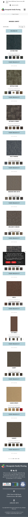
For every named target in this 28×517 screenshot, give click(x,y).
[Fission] (17, 163)
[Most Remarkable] (9, 92)
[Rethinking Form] (18, 127)
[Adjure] (21, 374)
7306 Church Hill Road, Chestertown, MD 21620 (14, 495)
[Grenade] (9, 163)
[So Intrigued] (14, 218)
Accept (8, 262)
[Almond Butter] (13, 409)
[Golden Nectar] (9, 409)
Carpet (10, 14)
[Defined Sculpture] (10, 127)
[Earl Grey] (18, 57)
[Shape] (14, 147)
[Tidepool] (14, 42)
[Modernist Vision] (13, 92)
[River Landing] (9, 303)
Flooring (6, 14)
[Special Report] (10, 198)
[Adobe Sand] (14, 394)
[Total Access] (21, 198)
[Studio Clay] (17, 409)
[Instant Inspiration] (21, 233)
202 (18, 458)
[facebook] (11, 470)
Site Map (14, 512)
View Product (14, 62)
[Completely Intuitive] (13, 233)
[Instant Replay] (14, 198)
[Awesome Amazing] (17, 92)
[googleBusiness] (16, 470)
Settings (19, 262)
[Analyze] (9, 374)
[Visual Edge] (14, 112)
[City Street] (21, 57)
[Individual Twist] (14, 127)
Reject (14, 262)
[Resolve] (14, 359)
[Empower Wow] (17, 233)
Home (2, 14)
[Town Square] (21, 303)
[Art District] (13, 303)
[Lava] (13, 163)
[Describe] (13, 374)
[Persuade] (17, 374)
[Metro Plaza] (17, 303)
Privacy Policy (20, 512)
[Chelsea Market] (14, 288)
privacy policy (14, 257)
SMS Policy (19, 513)
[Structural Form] (21, 127)
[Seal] (21, 163)
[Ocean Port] (10, 57)
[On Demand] (18, 198)
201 (16, 458)
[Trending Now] (14, 183)
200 (13, 458)
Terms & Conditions (11, 513)
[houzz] (14, 470)
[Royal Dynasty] (21, 409)
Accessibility (8, 512)
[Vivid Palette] (21, 92)
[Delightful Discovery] (14, 77)
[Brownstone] (14, 57)
